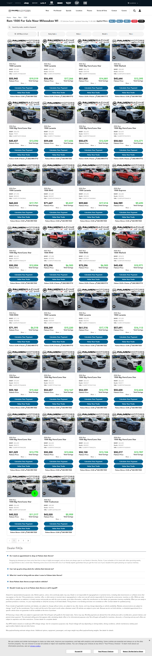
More (22, 83)
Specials (68, 10)
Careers (124, 10)
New (47, 10)
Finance (89, 10)
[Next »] (28, 540)
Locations (79, 10)
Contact (114, 10)
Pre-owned (57, 10)
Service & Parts (102, 10)
